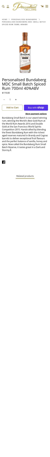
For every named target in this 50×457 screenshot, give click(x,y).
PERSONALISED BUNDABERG (24, 19)
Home (4, 19)
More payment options (36, 113)
